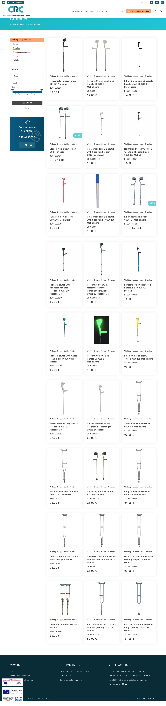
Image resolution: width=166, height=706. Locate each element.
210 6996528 (144, 676)
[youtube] (162, 2)
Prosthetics (77, 11)
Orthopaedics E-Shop (141, 11)
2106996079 (117, 680)
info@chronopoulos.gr (137, 680)
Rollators (17, 60)
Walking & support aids (59, 76)
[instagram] (157, 2)
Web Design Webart (145, 698)
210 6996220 (119, 676)
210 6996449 (132, 676)
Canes (15, 44)
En (146, 2)
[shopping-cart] (162, 11)
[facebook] (151, 2)
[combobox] (27, 76)
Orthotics (89, 11)
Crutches (16, 48)
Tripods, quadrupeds (21, 52)
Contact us (118, 11)
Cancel (27, 108)
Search (15, 87)
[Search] (156, 11)
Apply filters (27, 103)
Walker (16, 56)
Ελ (142, 2)
